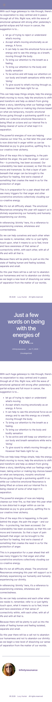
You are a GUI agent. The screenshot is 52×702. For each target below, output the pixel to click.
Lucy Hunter (22, 297)
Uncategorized (26, 353)
